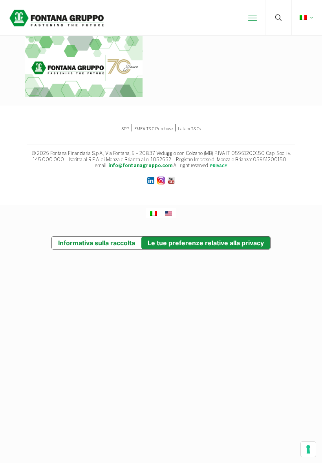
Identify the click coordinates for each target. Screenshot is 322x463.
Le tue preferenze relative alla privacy (206, 243)
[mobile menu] (252, 17)
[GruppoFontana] (56, 17)
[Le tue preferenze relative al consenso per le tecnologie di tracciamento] (308, 449)
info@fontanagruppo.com (140, 165)
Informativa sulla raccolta (96, 243)
